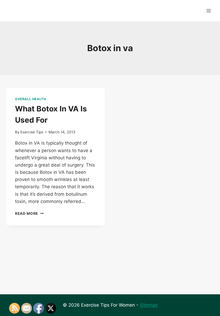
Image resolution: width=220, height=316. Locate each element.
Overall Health (30, 99)
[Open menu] (209, 10)
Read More (29, 213)
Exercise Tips (31, 132)
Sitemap (148, 305)
